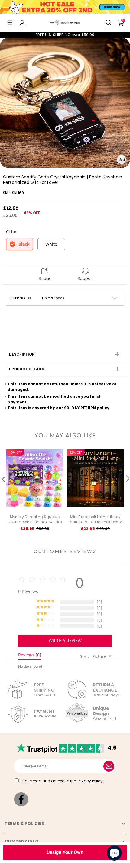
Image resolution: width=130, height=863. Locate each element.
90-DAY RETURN (80, 407)
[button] (10, 23)
